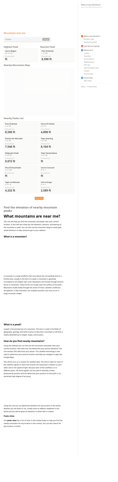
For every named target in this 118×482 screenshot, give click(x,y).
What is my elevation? (92, 36)
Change (46, 39)
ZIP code (87, 65)
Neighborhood (89, 62)
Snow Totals (88, 78)
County (86, 53)
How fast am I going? (92, 46)
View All (39, 198)
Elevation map (89, 39)
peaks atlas (12, 420)
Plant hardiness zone (91, 68)
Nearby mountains (90, 42)
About (83, 87)
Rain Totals (88, 81)
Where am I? (88, 50)
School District (89, 59)
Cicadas (86, 71)
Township (87, 56)
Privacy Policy (92, 87)
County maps (88, 74)
